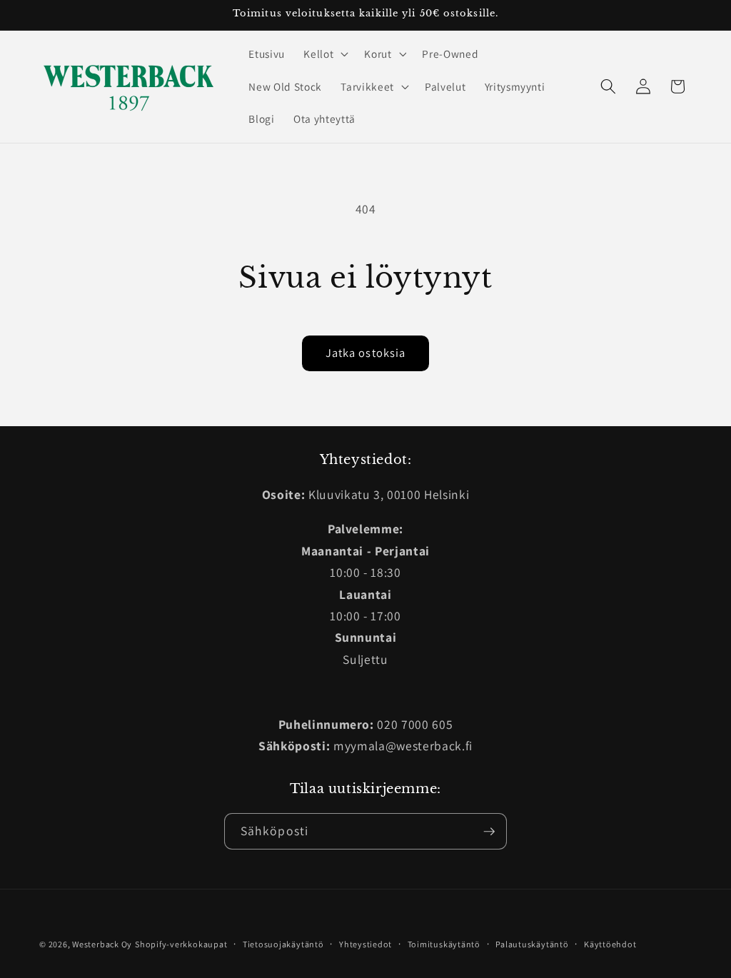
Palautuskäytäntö (531, 944)
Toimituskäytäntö (444, 944)
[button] (324, 53)
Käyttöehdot (610, 944)
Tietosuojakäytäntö (283, 944)
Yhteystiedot (365, 944)
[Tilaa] (489, 831)
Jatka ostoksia (365, 353)
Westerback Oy (102, 944)
